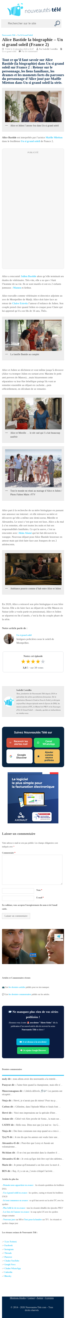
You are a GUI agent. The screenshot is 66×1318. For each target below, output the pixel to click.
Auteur (40, 1298)
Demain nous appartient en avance (18, 1185)
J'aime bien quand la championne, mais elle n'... (39, 1085)
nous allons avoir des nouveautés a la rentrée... (35, 1079)
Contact (31, 1298)
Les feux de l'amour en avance (16, 1212)
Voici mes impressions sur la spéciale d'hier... (35, 1113)
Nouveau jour (9, 1219)
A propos (49, 1298)
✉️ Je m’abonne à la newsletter (33, 1042)
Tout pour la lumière (33, 1219)
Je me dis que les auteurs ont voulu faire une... (37, 1137)
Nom (39, 890)
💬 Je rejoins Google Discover (33, 1050)
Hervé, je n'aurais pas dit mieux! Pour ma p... (35, 1100)
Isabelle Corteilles (50, 49)
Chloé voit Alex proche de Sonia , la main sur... (38, 1119)
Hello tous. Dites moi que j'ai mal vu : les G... (38, 1125)
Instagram (9, 1249)
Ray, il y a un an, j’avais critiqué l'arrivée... (33, 1171)
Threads (8, 1253)
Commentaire (8, 852)
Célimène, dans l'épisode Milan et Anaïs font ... (38, 1106)
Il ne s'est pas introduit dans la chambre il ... (38, 1152)
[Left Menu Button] (3, 9)
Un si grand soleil (25, 35)
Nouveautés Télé (8, 35)
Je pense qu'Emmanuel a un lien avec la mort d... (37, 1165)
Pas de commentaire (30, 51)
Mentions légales (18, 1298)
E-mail (39, 897)
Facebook (8, 1245)
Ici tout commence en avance (15, 1200)
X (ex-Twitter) (10, 1242)
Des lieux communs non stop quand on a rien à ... (37, 1131)
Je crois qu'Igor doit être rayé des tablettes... (42, 1159)
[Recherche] (57, 23)
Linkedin (8, 1272)
